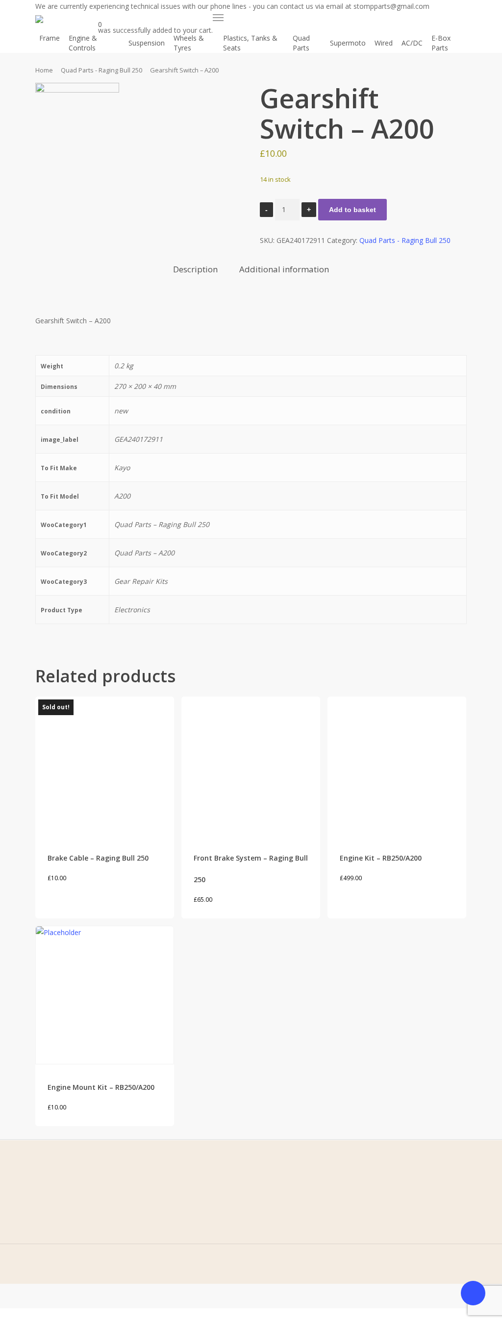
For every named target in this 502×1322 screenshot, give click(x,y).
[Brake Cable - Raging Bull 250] (104, 766)
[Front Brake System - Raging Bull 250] (250, 766)
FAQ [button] (59, 1244)
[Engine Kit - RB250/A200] (396, 766)
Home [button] (62, 1198)
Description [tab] (195, 269)
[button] (218, 18)
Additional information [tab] (284, 269)
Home (44, 70)
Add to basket (352, 210)
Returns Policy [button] (180, 1228)
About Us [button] (66, 1213)
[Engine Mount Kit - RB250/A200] (104, 995)
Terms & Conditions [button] (190, 1198)
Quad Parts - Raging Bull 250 (101, 70)
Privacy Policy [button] (179, 1213)
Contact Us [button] (69, 1228)
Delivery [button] (170, 1244)
